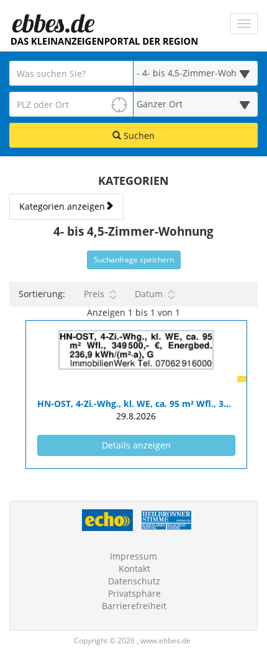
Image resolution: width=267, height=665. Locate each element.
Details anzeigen (163, 445)
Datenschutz (134, 581)
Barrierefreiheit (134, 606)
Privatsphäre (134, 593)
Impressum (133, 556)
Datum (149, 294)
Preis (94, 294)
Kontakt (134, 568)
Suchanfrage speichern (134, 259)
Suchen (138, 135)
